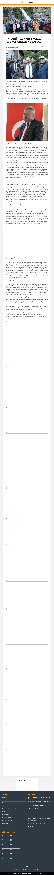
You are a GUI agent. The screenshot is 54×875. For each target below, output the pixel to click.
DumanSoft (18, 873)
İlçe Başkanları (5, 811)
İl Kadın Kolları (5, 823)
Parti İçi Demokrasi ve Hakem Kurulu (10, 808)
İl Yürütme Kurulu (5, 803)
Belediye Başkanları (6, 814)
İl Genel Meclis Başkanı (7, 817)
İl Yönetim (4, 800)
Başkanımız (4, 797)
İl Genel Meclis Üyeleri (7, 820)
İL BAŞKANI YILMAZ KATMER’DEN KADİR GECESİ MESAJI (39, 816)
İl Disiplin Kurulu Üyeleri (7, 805)
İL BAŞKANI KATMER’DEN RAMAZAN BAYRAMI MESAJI (39, 813)
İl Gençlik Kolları (5, 826)
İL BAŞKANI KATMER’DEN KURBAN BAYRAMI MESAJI (38, 805)
